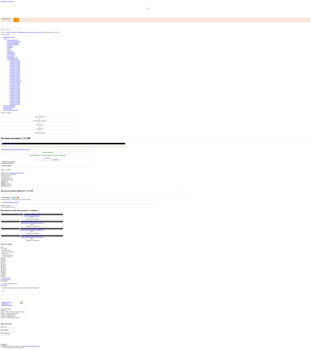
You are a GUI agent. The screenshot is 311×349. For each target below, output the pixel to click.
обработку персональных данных (30, 346)
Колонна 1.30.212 (15, 76)
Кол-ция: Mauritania (9, 107)
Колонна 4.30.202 (15, 94)
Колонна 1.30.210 (15, 75)
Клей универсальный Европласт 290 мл (32, 237)
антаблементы (11, 53)
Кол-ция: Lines (8, 108)
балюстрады (10, 56)
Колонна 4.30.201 (15, 92)
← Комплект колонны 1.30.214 (9, 202)
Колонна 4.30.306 (15, 102)
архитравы (10, 51)
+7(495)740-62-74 (155, 15)
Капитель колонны (8, 252)
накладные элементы (13, 44)
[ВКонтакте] (13, 197)
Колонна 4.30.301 (15, 99)
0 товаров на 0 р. (6, 18)
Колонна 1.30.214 (15, 79)
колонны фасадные (12, 59)
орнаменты (10, 47)
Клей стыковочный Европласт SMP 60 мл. (32, 230)
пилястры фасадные (12, 57)
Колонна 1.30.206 (15, 72)
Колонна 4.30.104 (15, 91)
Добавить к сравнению (9, 161)
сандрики (9, 46)
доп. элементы (11, 54)
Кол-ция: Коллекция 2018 (11, 110)
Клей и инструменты (10, 105)
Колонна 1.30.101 (15, 60)
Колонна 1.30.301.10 (16, 81)
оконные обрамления (13, 43)
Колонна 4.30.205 (15, 97)
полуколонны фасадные (13, 41)
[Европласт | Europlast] (7, 1)
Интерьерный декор (9, 37)
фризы (9, 50)
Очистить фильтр (5, 279)
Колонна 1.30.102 (15, 62)
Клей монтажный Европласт (32, 216)
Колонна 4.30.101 (15, 86)
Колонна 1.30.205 (15, 70)
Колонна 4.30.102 (15, 88)
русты (8, 48)
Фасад (5, 38)
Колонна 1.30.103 (15, 63)
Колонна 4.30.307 (15, 104)
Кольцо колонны (7, 255)
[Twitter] (15, 197)
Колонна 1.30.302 (15, 82)
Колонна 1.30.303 (15, 83)
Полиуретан (6, 278)
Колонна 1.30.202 (15, 67)
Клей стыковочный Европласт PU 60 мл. (32, 223)
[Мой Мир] (18, 197)
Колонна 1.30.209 (15, 73)
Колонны (5, 253)
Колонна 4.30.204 (15, 95)
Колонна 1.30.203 (15, 69)
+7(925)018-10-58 (155, 14)
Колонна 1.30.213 (15, 78)
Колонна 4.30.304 (15, 101)
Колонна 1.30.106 (15, 66)
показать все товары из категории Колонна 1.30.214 (15, 149)
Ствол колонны (7, 256)
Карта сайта (4, 285)
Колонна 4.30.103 (15, 89)
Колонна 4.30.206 (15, 98)
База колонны (6, 250)
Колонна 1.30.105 (15, 64)
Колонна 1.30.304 (15, 85)
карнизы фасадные (12, 40)
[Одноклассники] (16, 197)
